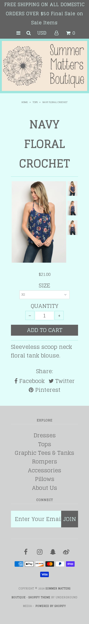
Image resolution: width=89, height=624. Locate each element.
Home (24, 102)
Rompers (44, 461)
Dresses (45, 435)
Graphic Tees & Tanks (44, 453)
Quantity (44, 306)
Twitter (64, 381)
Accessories (44, 470)
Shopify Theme (39, 597)
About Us (44, 488)
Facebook (31, 381)
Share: (44, 371)
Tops (35, 102)
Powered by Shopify (51, 606)
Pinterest (47, 390)
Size (44, 285)
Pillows (44, 479)
